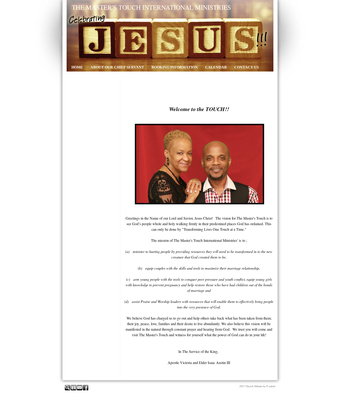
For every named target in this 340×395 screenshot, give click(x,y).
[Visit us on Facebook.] (86, 389)
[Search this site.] (68, 389)
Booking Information (174, 67)
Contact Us (246, 67)
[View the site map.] (74, 389)
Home (77, 67)
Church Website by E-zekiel (260, 386)
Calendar (216, 67)
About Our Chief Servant (117, 67)
